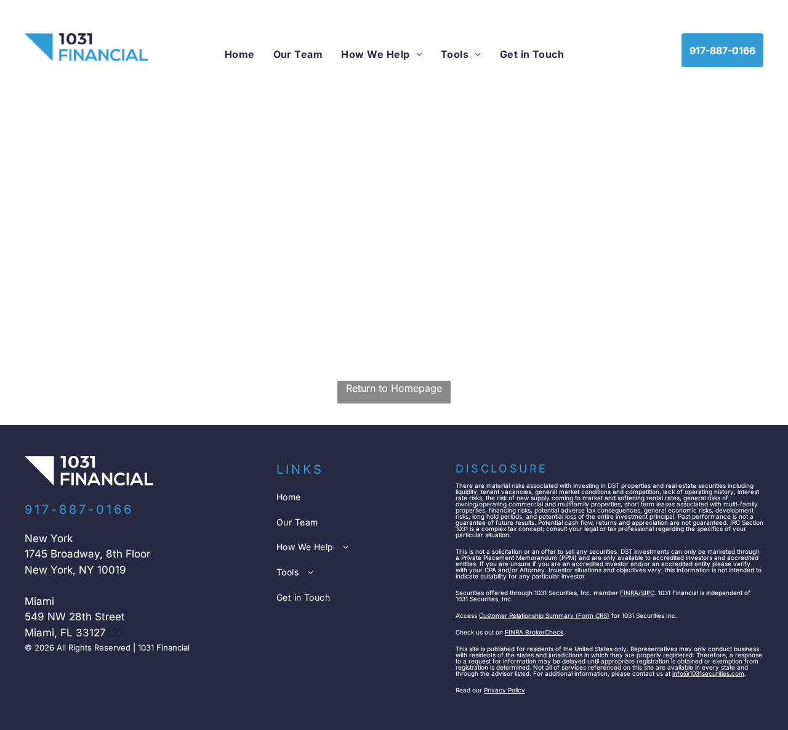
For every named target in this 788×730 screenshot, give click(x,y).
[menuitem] (239, 54)
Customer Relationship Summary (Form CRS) (544, 615)
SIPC (647, 592)
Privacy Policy (504, 690)
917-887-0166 (79, 509)
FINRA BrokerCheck (534, 632)
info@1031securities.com (708, 673)
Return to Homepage (394, 388)
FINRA (629, 592)
